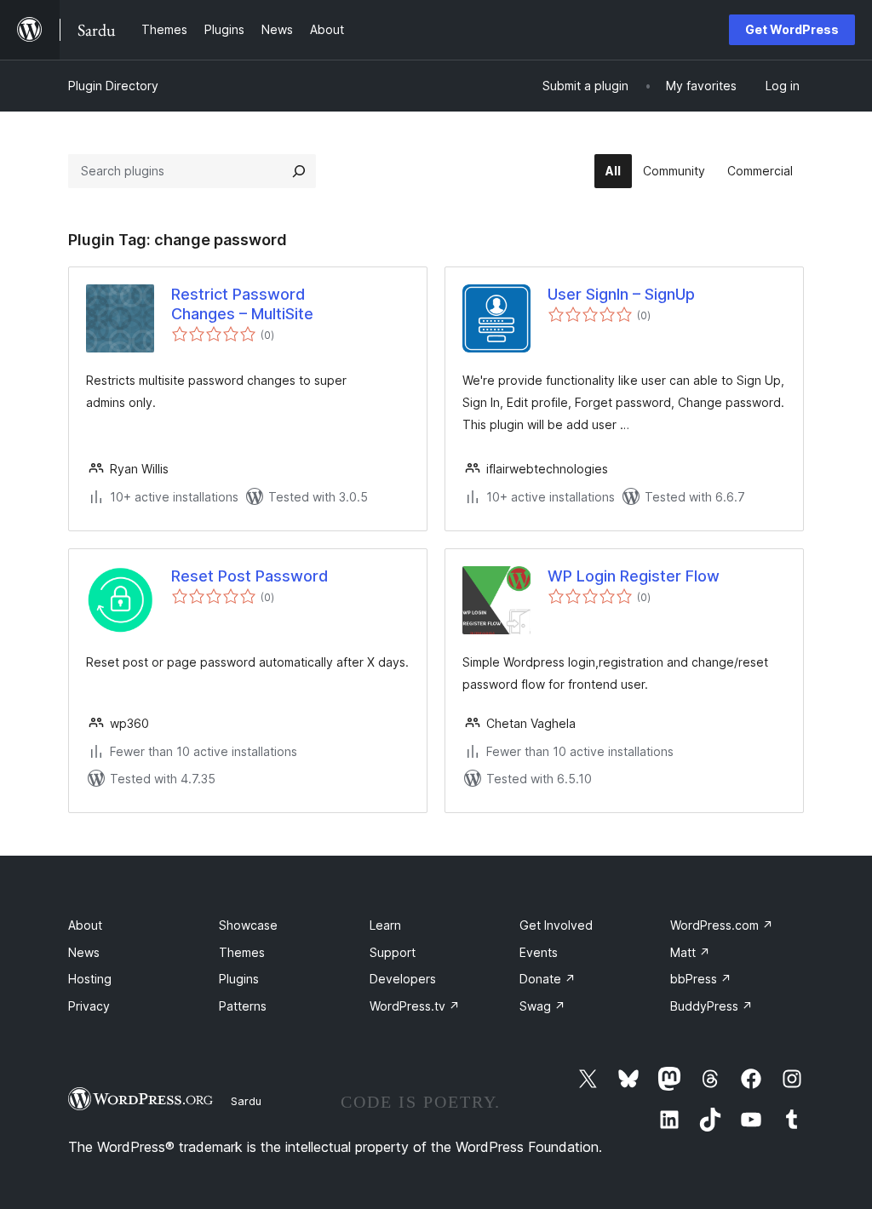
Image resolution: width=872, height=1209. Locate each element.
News (84, 952)
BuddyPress (711, 1006)
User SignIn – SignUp (621, 294)
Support (393, 952)
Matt (690, 952)
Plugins (239, 978)
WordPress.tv (415, 1006)
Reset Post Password (249, 576)
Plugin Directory (113, 85)
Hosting (90, 978)
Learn (385, 925)
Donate (547, 978)
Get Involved (556, 925)
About (85, 925)
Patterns (243, 1006)
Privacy (89, 1006)
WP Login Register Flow (634, 576)
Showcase (248, 925)
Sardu (246, 1101)
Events (538, 952)
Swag (542, 1006)
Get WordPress (792, 29)
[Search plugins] (299, 171)
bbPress (700, 978)
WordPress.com (721, 925)
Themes (242, 952)
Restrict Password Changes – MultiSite (242, 304)
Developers (403, 978)
